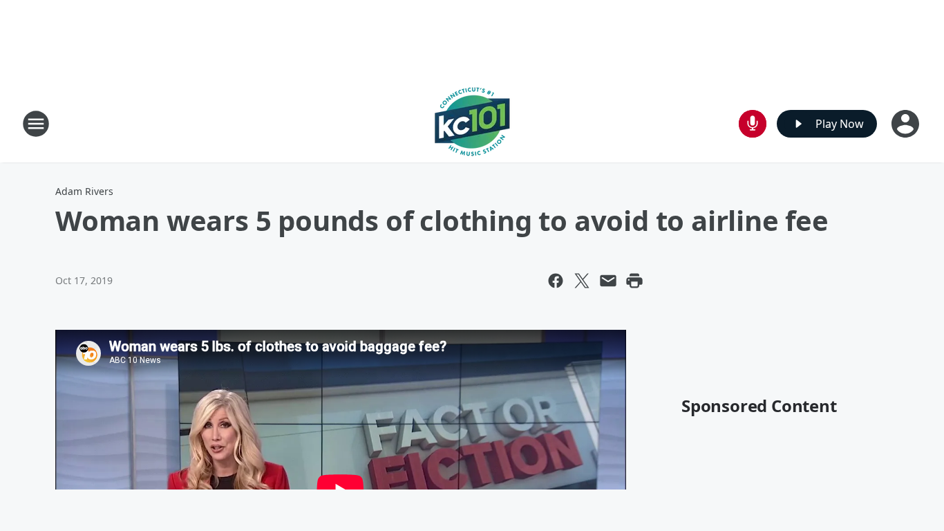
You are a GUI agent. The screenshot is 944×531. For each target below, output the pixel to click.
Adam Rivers (84, 191)
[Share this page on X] (582, 280)
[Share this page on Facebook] (555, 280)
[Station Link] (472, 123)
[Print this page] (634, 280)
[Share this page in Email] (608, 280)
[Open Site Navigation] (36, 124)
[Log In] (906, 124)
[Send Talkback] (752, 124)
